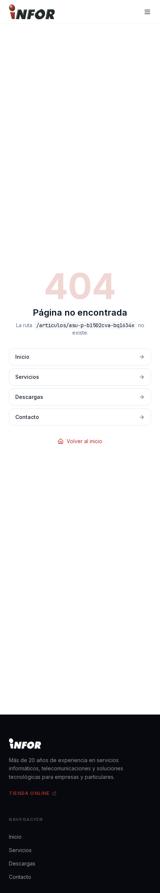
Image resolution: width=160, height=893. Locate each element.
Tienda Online (29, 793)
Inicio (15, 837)
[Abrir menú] (147, 12)
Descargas (22, 863)
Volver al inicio (84, 441)
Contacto (20, 877)
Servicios (20, 850)
